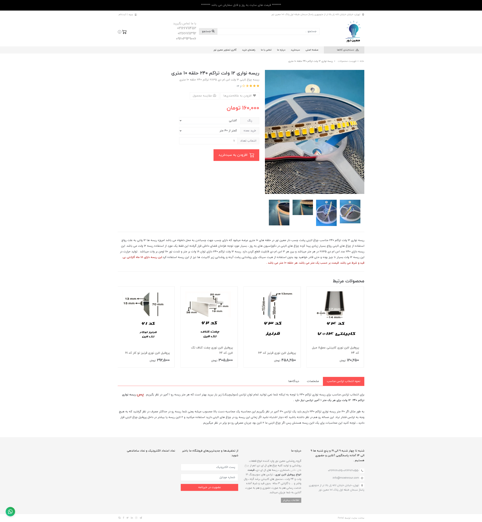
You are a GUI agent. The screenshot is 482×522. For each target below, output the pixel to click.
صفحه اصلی (312, 50)
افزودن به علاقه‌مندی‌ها (237, 96)
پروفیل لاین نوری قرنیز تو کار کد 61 (148, 353)
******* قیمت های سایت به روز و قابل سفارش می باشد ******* (241, 5)
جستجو (207, 31)
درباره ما (281, 50)
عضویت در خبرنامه (209, 487)
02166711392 (187, 33)
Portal (341, 518)
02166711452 (186, 28)
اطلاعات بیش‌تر (291, 500)
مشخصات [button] (313, 381)
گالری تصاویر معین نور (225, 50)
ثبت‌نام (122, 14)
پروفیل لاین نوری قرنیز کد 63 (277, 353)
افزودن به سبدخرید (233, 155)
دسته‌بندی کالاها (346, 50)
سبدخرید (295, 50)
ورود (130, 14)
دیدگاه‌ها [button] (293, 381)
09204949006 (186, 38)
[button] (122, 31)
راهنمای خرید (248, 50)
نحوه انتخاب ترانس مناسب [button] (343, 381)
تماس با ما (266, 50)
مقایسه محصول (203, 96)
